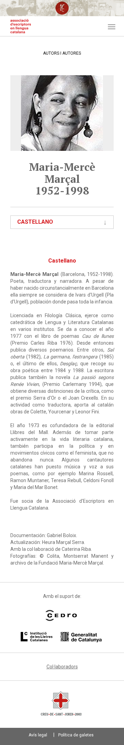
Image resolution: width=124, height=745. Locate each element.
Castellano (35, 222)
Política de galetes (76, 735)
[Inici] (20, 26)
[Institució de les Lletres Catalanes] (61, 637)
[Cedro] (61, 615)
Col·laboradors (62, 666)
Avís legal (38, 735)
